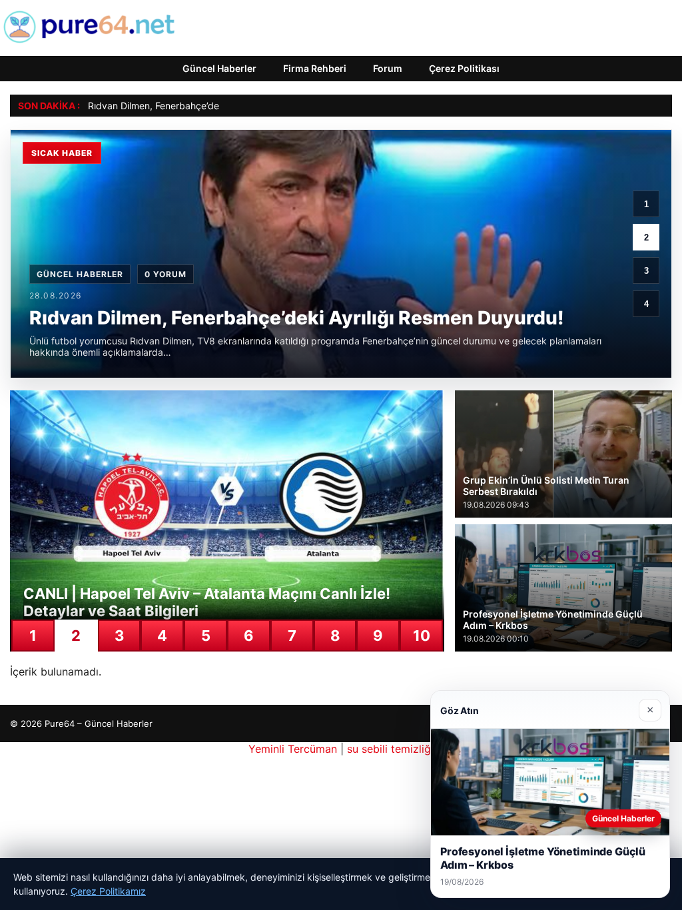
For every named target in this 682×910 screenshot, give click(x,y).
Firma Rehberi (314, 68)
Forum (387, 68)
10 (421, 635)
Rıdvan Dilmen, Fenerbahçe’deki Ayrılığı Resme (188, 105)
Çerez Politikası (464, 68)
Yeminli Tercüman (292, 748)
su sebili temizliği (390, 748)
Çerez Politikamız (108, 891)
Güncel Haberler (219, 68)
